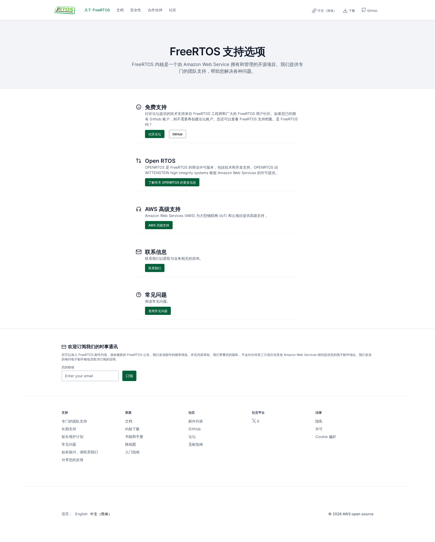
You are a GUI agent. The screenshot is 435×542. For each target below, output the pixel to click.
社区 (172, 10)
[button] (369, 10)
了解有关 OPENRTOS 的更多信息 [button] (172, 182)
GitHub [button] (177, 134)
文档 (120, 10)
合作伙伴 (155, 10)
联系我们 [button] (154, 268)
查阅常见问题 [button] (157, 311)
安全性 (135, 10)
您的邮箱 (68, 367)
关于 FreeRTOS (97, 10)
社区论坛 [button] (154, 134)
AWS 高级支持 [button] (158, 225)
